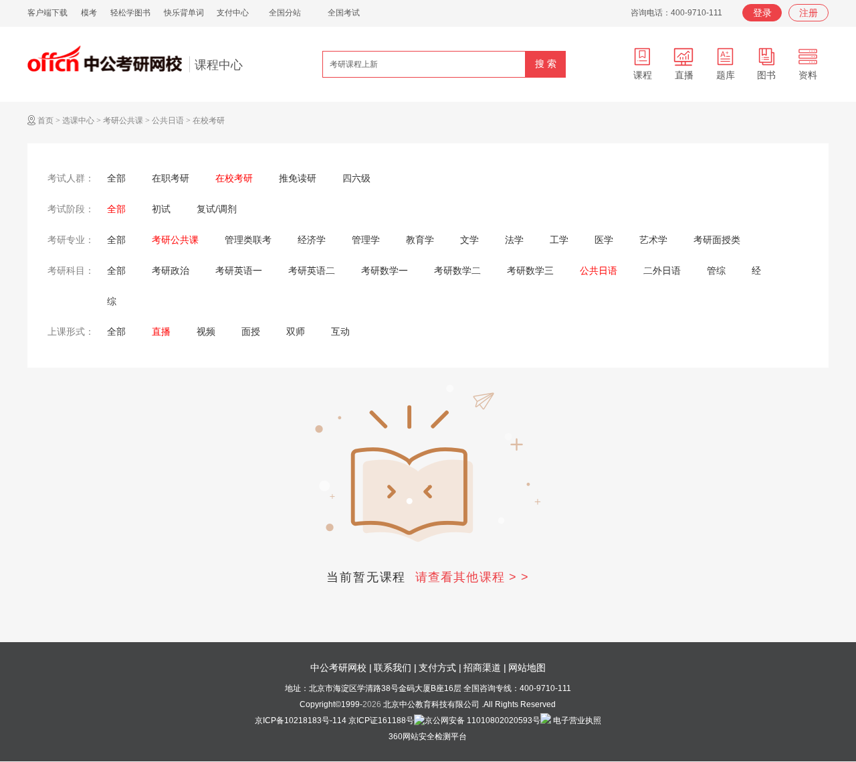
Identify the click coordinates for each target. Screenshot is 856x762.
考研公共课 (123, 120)
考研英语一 (238, 270)
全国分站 (285, 12)
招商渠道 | (484, 667)
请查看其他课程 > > (472, 577)
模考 (89, 12)
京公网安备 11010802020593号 (482, 720)
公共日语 (168, 120)
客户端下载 (47, 12)
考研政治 (170, 270)
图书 (766, 75)
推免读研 (297, 178)
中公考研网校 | (341, 667)
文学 (469, 239)
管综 (716, 270)
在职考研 (170, 178)
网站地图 (527, 667)
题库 (725, 75)
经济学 (312, 239)
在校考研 (209, 120)
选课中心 (78, 120)
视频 (206, 331)
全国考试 (344, 12)
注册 (808, 12)
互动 (340, 331)
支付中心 (233, 12)
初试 (161, 209)
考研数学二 (457, 270)
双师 (295, 331)
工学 (559, 239)
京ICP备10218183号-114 (300, 720)
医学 (604, 239)
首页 (45, 120)
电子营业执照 (576, 720)
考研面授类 (716, 239)
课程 (642, 75)
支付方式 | (440, 667)
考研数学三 (530, 270)
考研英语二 (311, 270)
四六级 (356, 178)
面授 (250, 331)
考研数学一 (384, 270)
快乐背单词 (184, 12)
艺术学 (653, 239)
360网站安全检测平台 (428, 736)
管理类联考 (248, 239)
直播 (684, 75)
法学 (514, 239)
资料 (807, 75)
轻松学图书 (130, 12)
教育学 (420, 239)
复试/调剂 (217, 209)
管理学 (366, 239)
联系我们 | (395, 667)
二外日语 (662, 270)
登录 (762, 12)
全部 (116, 178)
